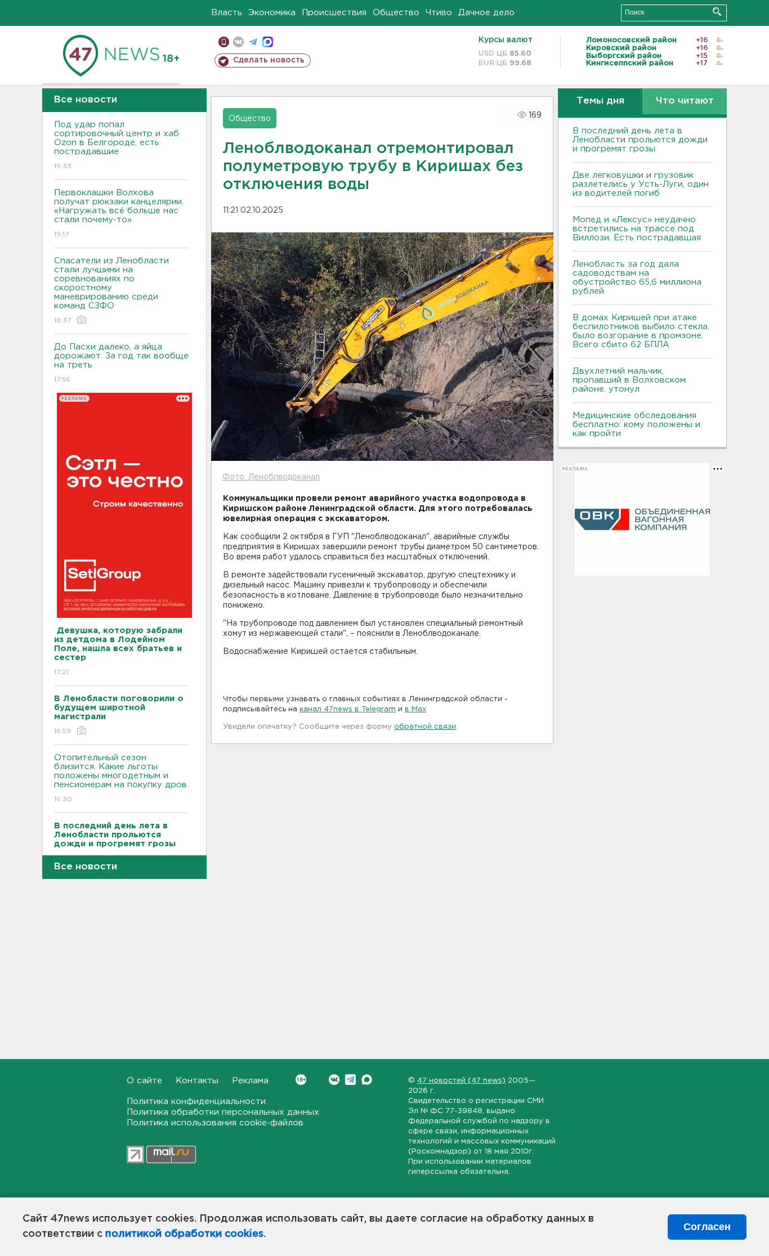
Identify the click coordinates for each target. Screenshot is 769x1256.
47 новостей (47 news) (461, 1081)
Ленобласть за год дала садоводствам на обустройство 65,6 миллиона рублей (637, 278)
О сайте (144, 1080)
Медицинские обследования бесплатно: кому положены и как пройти (636, 424)
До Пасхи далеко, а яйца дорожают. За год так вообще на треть (121, 363)
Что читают (685, 101)
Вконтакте (334, 1079)
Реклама (250, 1080)
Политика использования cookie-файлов (215, 1123)
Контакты (197, 1080)
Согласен (707, 1226)
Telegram (350, 1079)
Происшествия (334, 12)
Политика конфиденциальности (196, 1101)
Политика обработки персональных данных (223, 1112)
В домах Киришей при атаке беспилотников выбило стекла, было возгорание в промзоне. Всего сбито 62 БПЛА (641, 331)
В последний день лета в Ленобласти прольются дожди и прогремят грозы (640, 139)
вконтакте (238, 42)
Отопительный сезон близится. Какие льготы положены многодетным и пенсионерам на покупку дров (120, 778)
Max (366, 1079)
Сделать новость (269, 60)
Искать (717, 11)
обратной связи (425, 727)
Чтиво (439, 12)
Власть (226, 12)
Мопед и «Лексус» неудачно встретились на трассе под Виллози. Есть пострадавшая (637, 228)
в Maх (415, 709)
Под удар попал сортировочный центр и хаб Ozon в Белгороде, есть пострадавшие (116, 145)
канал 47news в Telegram (347, 709)
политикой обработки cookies (184, 1234)
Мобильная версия (223, 42)
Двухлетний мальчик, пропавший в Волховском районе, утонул (629, 380)
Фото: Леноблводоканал (271, 477)
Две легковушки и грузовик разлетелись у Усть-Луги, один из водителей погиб (641, 184)
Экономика (272, 12)
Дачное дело (486, 12)
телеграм (253, 42)
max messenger (267, 42)
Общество (396, 12)
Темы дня (600, 101)
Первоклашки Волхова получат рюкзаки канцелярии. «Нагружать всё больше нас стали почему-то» (119, 213)
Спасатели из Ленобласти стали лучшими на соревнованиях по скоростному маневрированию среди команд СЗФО (111, 290)
